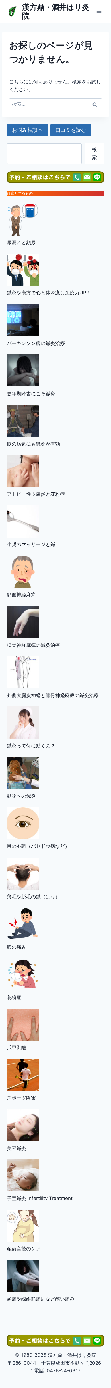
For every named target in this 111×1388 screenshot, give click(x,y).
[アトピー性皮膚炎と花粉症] (23, 471)
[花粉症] (23, 974)
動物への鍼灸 (21, 796)
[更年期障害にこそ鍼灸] (23, 370)
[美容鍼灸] (23, 1125)
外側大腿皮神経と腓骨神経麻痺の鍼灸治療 (53, 695)
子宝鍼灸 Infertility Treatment (40, 1198)
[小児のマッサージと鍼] (23, 521)
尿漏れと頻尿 (21, 242)
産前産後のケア (24, 1248)
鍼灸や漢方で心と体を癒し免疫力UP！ (49, 293)
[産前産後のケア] (23, 1226)
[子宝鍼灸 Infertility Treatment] (23, 1175)
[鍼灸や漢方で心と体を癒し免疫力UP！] (23, 270)
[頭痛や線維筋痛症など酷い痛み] (23, 1276)
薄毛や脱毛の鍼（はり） (33, 897)
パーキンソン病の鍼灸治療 (36, 343)
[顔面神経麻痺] (23, 572)
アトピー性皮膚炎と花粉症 (36, 494)
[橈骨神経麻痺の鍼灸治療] (23, 622)
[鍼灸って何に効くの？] (23, 722)
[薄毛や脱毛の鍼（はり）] (23, 874)
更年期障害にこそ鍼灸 (31, 393)
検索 (94, 154)
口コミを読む (71, 130)
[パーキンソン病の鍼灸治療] (23, 320)
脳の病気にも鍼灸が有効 (33, 444)
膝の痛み (16, 947)
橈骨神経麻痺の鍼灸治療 (33, 645)
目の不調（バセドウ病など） (38, 846)
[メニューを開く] (99, 11)
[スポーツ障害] (23, 1075)
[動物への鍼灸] (23, 773)
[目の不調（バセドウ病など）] (23, 823)
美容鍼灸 (16, 1148)
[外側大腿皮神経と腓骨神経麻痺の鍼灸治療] (23, 672)
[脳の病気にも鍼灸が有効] (23, 421)
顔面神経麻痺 (21, 594)
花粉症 (14, 997)
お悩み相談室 (27, 130)
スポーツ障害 (21, 1098)
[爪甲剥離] (23, 1025)
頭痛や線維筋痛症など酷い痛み (41, 1299)
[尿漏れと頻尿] (23, 220)
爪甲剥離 (16, 1047)
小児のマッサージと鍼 (31, 544)
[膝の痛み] (23, 924)
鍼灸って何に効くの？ (31, 746)
